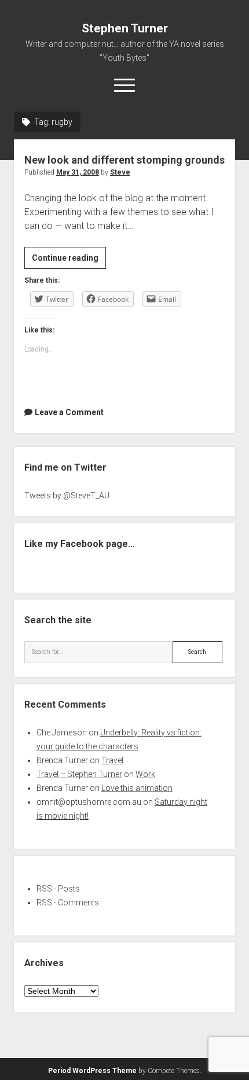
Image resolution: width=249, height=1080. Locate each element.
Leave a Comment (69, 412)
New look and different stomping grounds (124, 160)
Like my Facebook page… (79, 543)
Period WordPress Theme (92, 1071)
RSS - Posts (58, 888)
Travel (112, 760)
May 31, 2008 (77, 172)
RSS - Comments (67, 902)
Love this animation (137, 788)
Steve (120, 172)
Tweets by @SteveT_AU (66, 495)
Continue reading (69, 261)
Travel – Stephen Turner (79, 774)
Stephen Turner (125, 28)
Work (145, 774)
